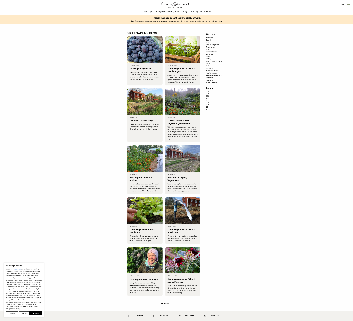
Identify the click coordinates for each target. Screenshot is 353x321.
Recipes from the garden (168, 11)
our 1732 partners (16, 269)
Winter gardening (211, 82)
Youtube (164, 316)
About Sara (209, 38)
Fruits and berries (211, 52)
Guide (208, 56)
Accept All (36, 313)
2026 (208, 91)
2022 (208, 100)
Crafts (208, 42)
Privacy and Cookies (201, 11)
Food (208, 49)
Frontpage (147, 11)
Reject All (24, 313)
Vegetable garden (211, 73)
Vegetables (209, 80)
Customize (12, 313)
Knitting (208, 59)
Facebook (139, 316)
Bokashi (208, 40)
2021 (208, 103)
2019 (208, 107)
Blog (185, 11)
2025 (208, 94)
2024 (208, 96)
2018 (208, 109)
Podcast (209, 66)
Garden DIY (210, 54)
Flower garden (210, 47)
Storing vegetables (212, 70)
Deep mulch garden (212, 45)
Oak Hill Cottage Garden (214, 61)
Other (208, 63)
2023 (208, 98)
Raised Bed (209, 68)
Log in (342, 4)
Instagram (189, 316)
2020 (208, 105)
